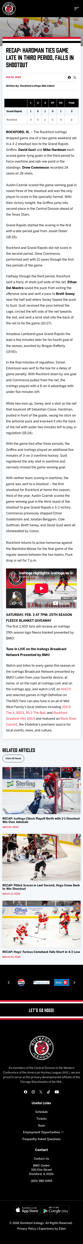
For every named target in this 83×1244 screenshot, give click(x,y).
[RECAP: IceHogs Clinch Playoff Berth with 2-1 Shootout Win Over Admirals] (41, 790)
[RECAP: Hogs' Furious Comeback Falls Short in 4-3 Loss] (41, 924)
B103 (20, 712)
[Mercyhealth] (41, 982)
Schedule (41, 1112)
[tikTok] (48, 1091)
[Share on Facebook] (69, 77)
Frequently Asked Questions (41, 1139)
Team (41, 1126)
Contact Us (41, 1159)
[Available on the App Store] (26, 1210)
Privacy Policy (26, 1229)
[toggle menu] (76, 8)
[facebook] (25, 1091)
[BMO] (61, 982)
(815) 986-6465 (41, 1181)
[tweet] (75, 77)
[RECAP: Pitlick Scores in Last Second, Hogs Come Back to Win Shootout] (41, 857)
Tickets (41, 1119)
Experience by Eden (52, 1229)
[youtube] (57, 1091)
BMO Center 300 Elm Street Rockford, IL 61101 (41, 1170)
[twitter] (40, 1091)
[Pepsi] (21, 982)
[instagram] (33, 1091)
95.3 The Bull (35, 712)
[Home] (9, 8)
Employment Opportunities (41, 1132)
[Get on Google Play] (56, 1210)
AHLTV (66, 689)
